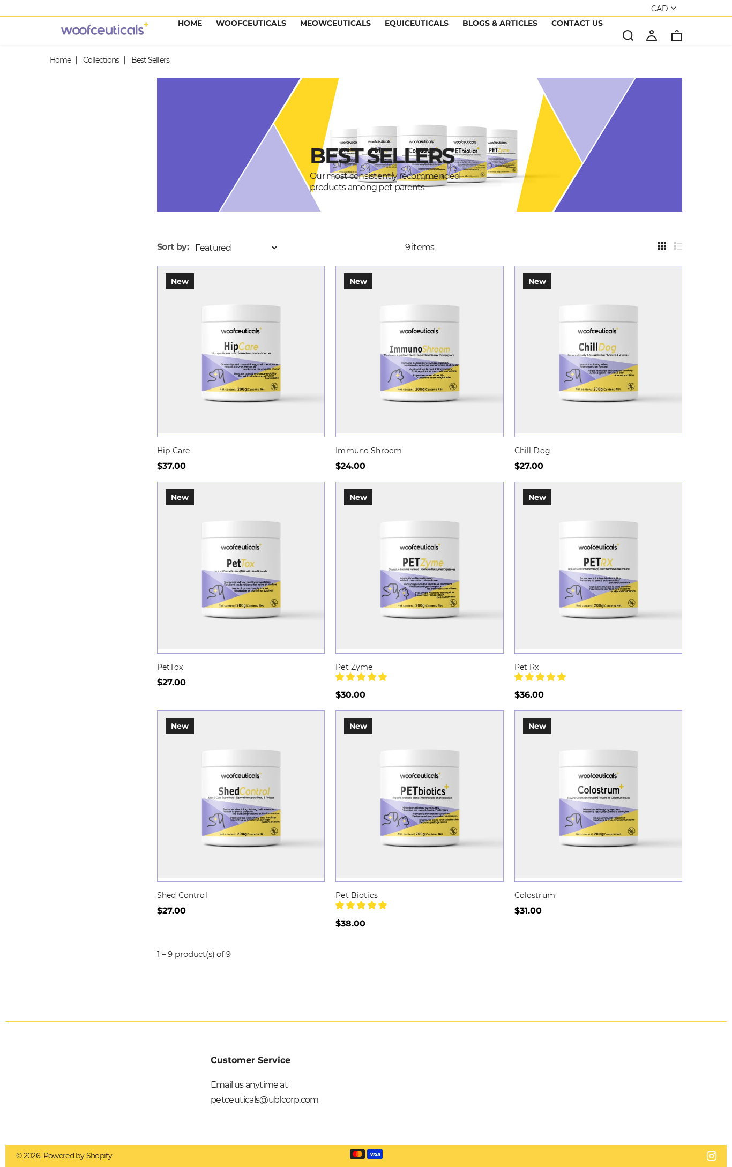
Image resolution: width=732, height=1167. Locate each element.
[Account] (651, 34)
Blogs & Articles (499, 23)
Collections (101, 60)
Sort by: (173, 247)
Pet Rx (526, 667)
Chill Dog (532, 450)
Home (190, 23)
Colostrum (534, 895)
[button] (362, 677)
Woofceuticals (251, 23)
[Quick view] (307, 283)
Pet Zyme (353, 667)
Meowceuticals (335, 23)
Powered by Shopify (77, 1156)
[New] (241, 430)
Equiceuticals (417, 23)
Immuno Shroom (368, 450)
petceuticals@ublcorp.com (265, 1100)
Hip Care (173, 450)
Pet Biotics (356, 895)
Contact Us (577, 23)
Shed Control (182, 895)
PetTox (170, 667)
